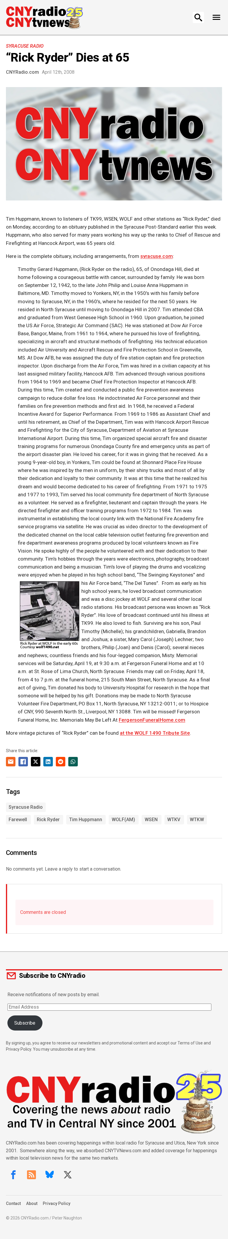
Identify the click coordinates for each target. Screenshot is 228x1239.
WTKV (173, 819)
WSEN (151, 819)
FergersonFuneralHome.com (152, 720)
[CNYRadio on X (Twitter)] (67, 1174)
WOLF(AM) (123, 819)
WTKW (197, 819)
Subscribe (24, 1023)
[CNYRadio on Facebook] (13, 1174)
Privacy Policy (56, 1203)
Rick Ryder (48, 819)
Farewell (18, 819)
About (31, 1203)
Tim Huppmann (85, 819)
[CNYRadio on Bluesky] (49, 1174)
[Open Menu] (216, 17)
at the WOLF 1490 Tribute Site (155, 733)
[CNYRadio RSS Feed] (31, 1174)
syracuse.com (156, 256)
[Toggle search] (198, 17)
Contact (13, 1203)
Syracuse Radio (25, 46)
